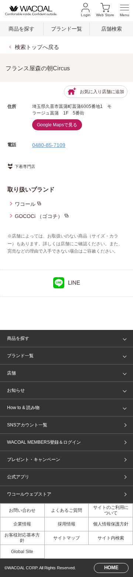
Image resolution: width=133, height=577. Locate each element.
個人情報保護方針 (111, 524)
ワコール (25, 204)
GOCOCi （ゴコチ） (39, 216)
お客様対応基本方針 (22, 537)
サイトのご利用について (111, 510)
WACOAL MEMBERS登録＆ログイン (44, 442)
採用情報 (66, 524)
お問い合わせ (22, 510)
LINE (74, 282)
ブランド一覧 (66, 29)
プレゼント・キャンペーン (33, 459)
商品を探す (21, 29)
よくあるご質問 (66, 510)
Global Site (22, 551)
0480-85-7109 (48, 145)
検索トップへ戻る (37, 47)
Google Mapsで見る (57, 124)
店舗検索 (111, 29)
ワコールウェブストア (29, 494)
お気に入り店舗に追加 (102, 91)
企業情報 (22, 524)
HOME (111, 567)
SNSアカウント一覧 (27, 425)
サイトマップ (66, 538)
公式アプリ (18, 476)
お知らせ (16, 390)
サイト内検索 (111, 538)
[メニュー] (124, 10)
